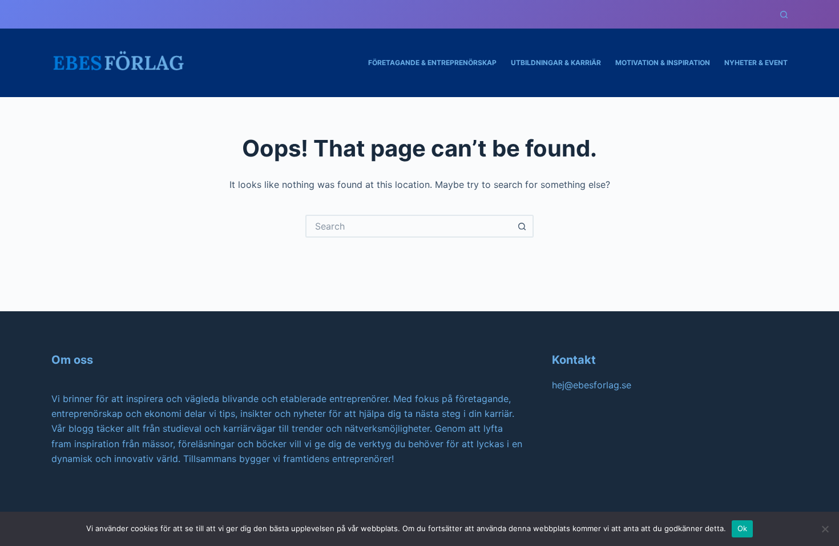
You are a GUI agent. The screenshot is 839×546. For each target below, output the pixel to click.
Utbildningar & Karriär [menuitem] (556, 62)
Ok (742, 528)
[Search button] (522, 226)
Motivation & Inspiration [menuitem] (662, 62)
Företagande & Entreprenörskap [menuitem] (432, 62)
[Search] (784, 14)
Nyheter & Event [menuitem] (756, 62)
